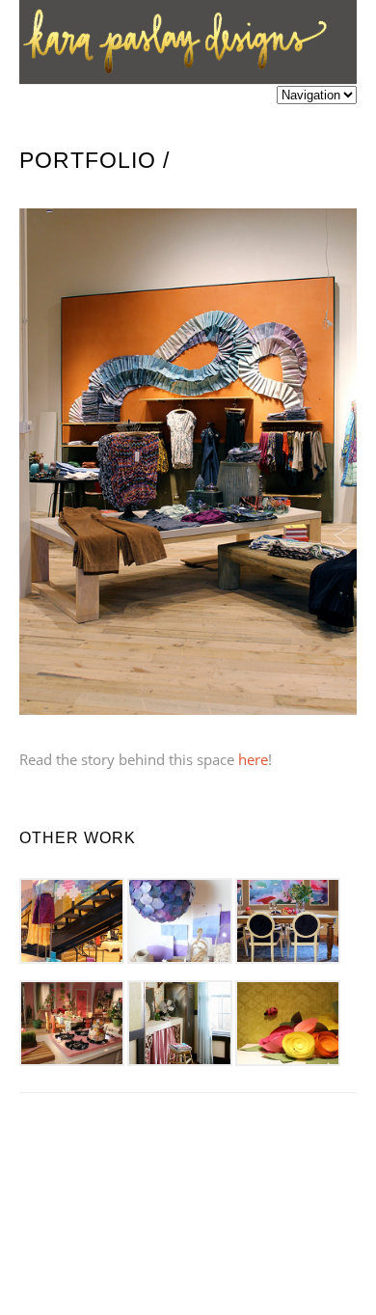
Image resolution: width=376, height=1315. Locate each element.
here (253, 759)
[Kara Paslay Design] (173, 73)
